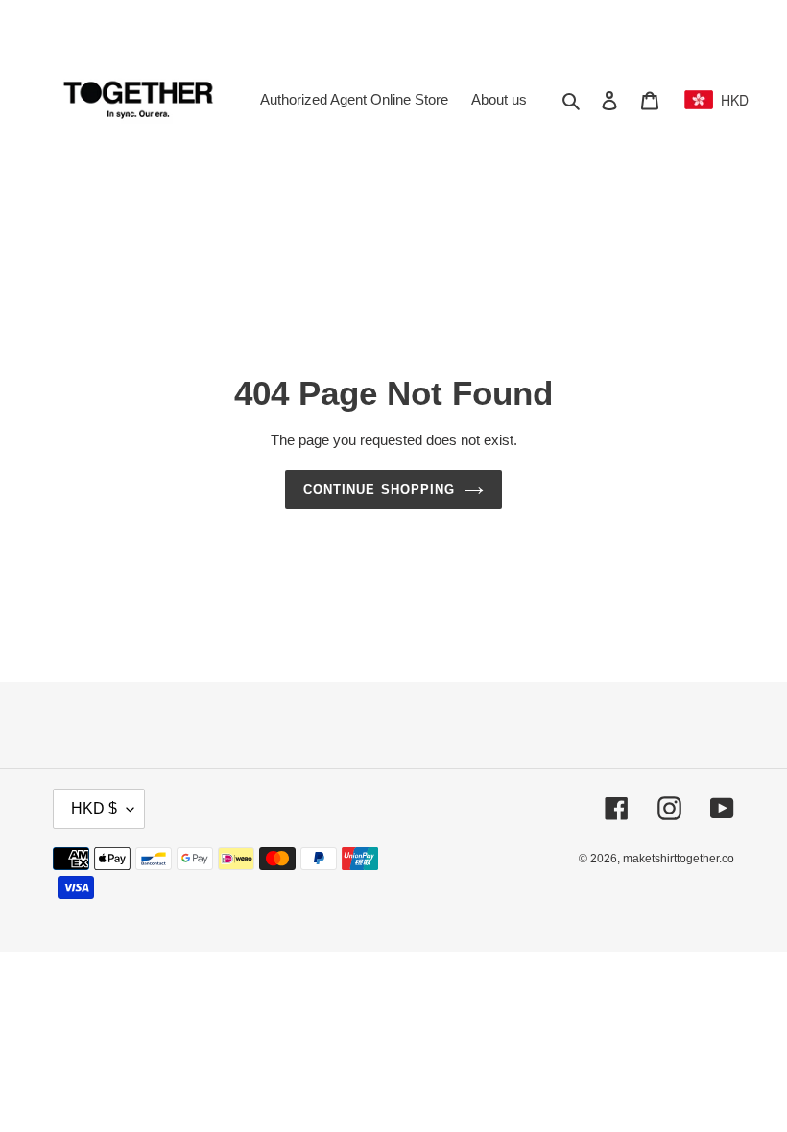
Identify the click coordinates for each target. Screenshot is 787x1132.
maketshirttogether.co (678, 858)
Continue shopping (379, 490)
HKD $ (94, 808)
